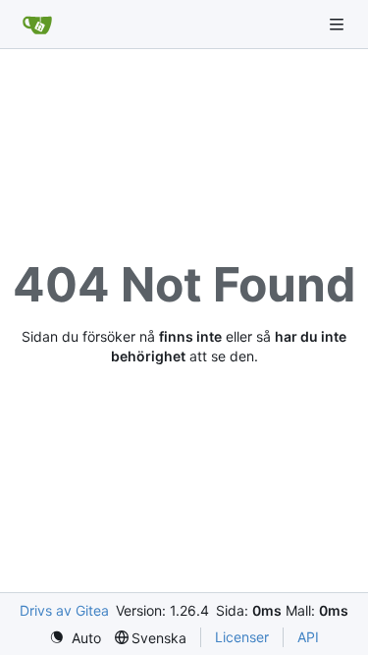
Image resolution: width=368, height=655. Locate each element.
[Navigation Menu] (338, 24)
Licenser (242, 636)
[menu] (75, 637)
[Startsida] (37, 24)
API (308, 636)
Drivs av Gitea (64, 610)
